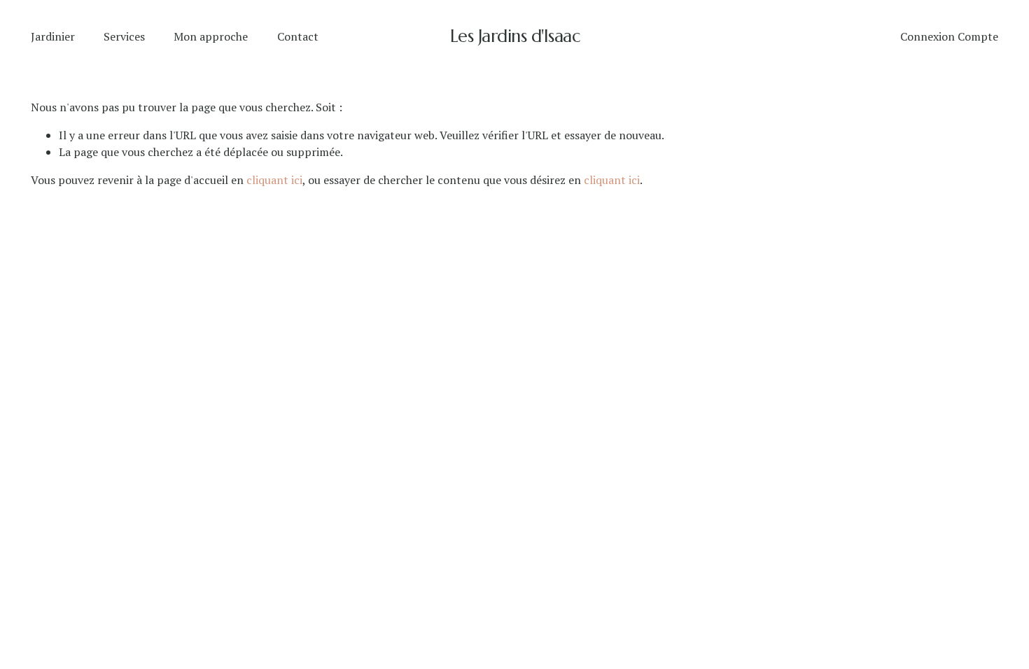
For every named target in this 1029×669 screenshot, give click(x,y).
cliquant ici (274, 180)
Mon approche (211, 36)
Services (124, 36)
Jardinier (53, 36)
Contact (297, 36)
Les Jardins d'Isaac (515, 36)
